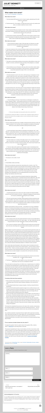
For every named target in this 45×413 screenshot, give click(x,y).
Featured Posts (14, 342)
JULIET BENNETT (12, 3)
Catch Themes (25, 409)
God (32, 342)
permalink (15, 343)
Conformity (24, 342)
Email (7, 372)
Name (7, 368)
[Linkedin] (40, 406)
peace (35, 342)
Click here (11, 326)
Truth (18, 342)
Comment (7, 353)
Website (7, 377)
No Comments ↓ (20, 14)
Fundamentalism (29, 342)
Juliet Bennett (14, 14)
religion (37, 342)
